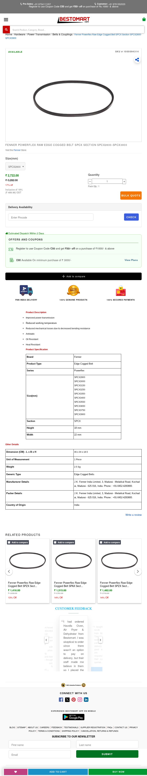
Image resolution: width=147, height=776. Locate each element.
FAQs (109, 727)
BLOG (12, 727)
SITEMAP (21, 727)
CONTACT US (121, 727)
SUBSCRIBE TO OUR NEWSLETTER (73, 736)
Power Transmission (38, 34)
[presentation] (9, 571)
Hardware (20, 34)
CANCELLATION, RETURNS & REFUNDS (99, 730)
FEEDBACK (56, 727)
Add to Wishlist (15, 772)
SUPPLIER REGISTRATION (92, 727)
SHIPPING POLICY (70, 730)
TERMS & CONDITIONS (49, 730)
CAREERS (44, 727)
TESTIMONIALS (71, 727)
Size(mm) (11, 158)
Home (8, 34)
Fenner (17, 149)
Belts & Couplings (62, 34)
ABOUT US (33, 727)
